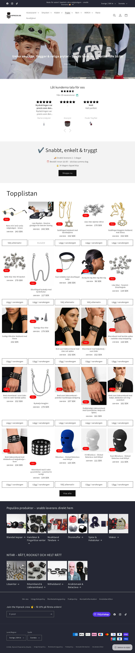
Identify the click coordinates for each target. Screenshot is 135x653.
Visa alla (67, 493)
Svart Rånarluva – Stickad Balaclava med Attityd (120, 457)
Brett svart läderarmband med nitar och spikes (67, 350)
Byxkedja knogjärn (41, 403)
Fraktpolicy (72, 599)
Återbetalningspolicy (56, 599)
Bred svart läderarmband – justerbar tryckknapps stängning (67, 396)
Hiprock (15, 647)
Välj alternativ (14, 243)
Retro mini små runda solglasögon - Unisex (14, 227)
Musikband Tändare (53, 539)
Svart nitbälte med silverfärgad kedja (67, 278)
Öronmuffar (74, 537)
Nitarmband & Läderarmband (35, 585)
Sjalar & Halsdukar (93, 539)
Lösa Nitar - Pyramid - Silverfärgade (120, 286)
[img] (67, 91)
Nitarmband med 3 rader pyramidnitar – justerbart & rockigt (41, 472)
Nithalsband (54, 584)
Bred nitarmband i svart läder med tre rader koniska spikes (14, 396)
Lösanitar (11, 584)
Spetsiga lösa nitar (41, 328)
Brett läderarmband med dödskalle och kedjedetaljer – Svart (14, 459)
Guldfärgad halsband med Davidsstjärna (67, 231)
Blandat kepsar (15, 537)
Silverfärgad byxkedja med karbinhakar (41, 291)
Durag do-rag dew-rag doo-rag (94, 278)
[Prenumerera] (51, 614)
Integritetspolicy (38, 599)
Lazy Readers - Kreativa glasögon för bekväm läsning (41, 224)
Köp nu (67, 64)
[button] (32, 12)
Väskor (112, 537)
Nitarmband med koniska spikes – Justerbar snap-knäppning (120, 337)
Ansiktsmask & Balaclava (75, 585)
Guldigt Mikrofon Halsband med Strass (14, 337)
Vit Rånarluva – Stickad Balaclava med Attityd (94, 456)
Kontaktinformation (88, 599)
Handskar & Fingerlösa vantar (36, 539)
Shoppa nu (67, 173)
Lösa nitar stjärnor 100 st (94, 222)
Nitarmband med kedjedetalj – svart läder (94, 350)
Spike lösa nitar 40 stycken (14, 277)
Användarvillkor (106, 599)
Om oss (25, 599)
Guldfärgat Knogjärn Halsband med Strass (120, 231)
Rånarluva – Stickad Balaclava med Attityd (67, 458)
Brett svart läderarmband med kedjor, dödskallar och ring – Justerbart (120, 397)
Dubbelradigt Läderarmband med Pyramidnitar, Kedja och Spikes (94, 410)
